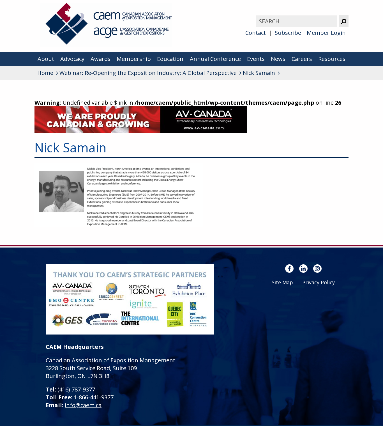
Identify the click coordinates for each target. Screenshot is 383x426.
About (46, 59)
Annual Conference (215, 59)
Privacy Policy (318, 282)
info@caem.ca (83, 405)
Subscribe (288, 32)
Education (170, 59)
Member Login (326, 32)
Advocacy (72, 59)
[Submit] (344, 21)
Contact (255, 32)
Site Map (282, 282)
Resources (331, 59)
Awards (100, 59)
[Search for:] (297, 21)
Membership (134, 59)
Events (256, 59)
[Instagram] (317, 268)
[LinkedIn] (303, 268)
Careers (302, 59)
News (278, 59)
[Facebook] (289, 268)
